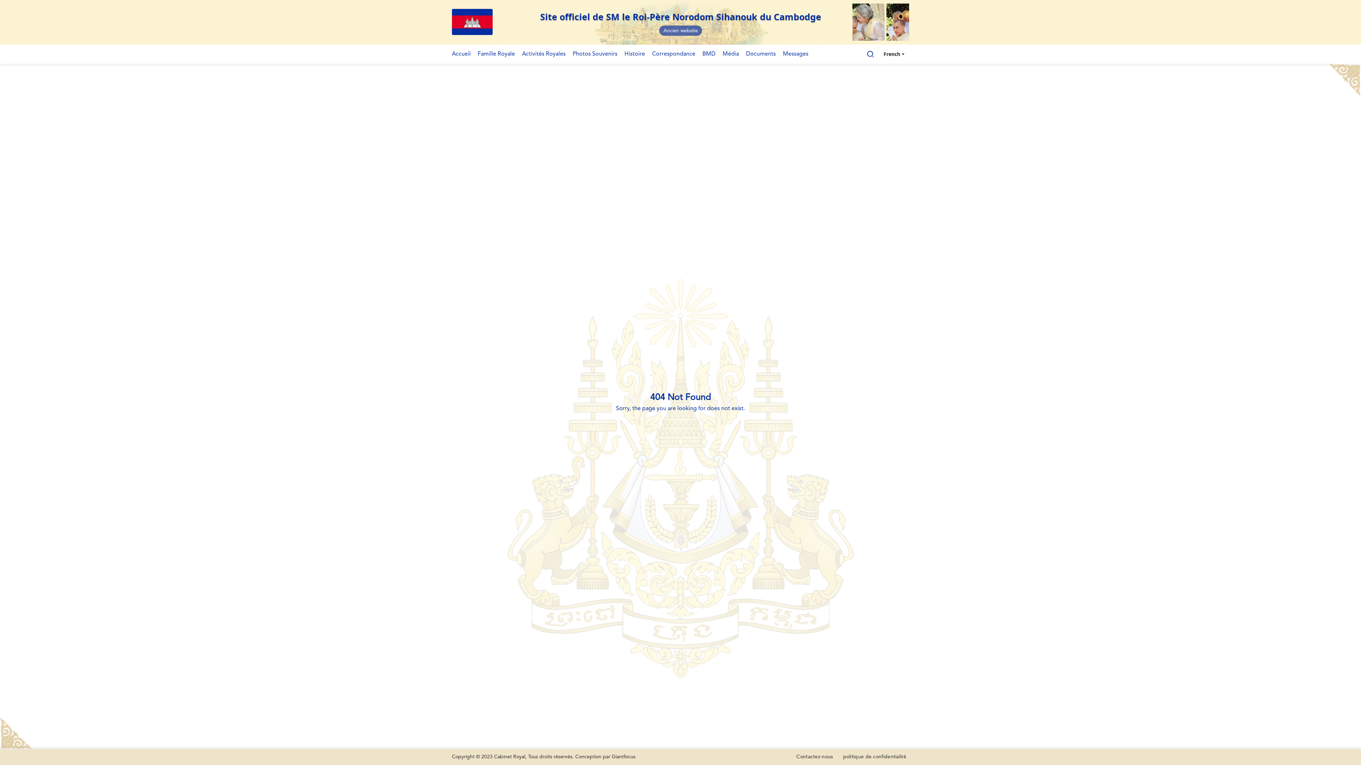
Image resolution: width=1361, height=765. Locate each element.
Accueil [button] (461, 54)
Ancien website (680, 30)
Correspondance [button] (673, 54)
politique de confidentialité (874, 756)
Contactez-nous (814, 756)
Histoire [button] (635, 54)
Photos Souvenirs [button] (595, 54)
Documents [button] (761, 54)
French (892, 54)
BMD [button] (709, 54)
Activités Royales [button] (544, 54)
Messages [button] (795, 54)
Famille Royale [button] (496, 54)
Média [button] (731, 54)
